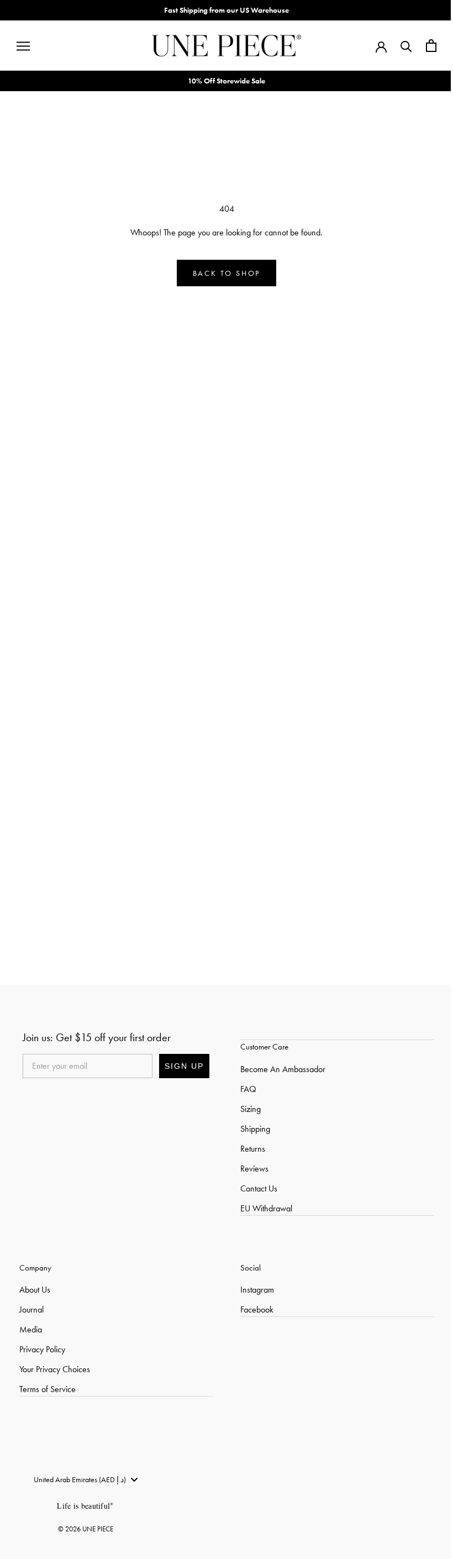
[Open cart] (429, 45)
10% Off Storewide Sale (225, 81)
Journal (31, 721)
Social (249, 679)
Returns (251, 560)
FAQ (247, 501)
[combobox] (85, 891)
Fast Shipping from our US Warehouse (225, 10)
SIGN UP (183, 478)
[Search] (404, 45)
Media (30, 741)
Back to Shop (226, 273)
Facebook (255, 721)
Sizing (249, 521)
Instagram (256, 701)
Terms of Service (47, 801)
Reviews (253, 580)
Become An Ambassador (281, 481)
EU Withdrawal (265, 620)
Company (35, 679)
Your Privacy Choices (54, 781)
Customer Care (263, 458)
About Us (34, 701)
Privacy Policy (42, 761)
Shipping (254, 541)
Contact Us (257, 600)
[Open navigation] (23, 46)
